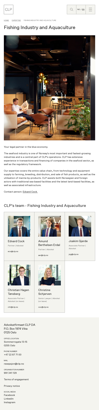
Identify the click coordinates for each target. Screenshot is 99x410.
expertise (16, 20)
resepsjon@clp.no (14, 364)
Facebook (9, 395)
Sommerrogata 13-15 (15, 342)
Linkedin (9, 399)
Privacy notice (12, 386)
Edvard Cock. (30, 192)
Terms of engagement (16, 379)
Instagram (9, 402)
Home (6, 20)
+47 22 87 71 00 (12, 354)
